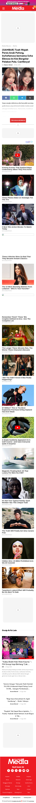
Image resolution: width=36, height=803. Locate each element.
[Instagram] (12, 770)
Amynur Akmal (8, 65)
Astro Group (31, 801)
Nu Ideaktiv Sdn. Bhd (16, 801)
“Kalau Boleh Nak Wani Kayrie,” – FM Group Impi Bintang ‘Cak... (17, 662)
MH (3, 667)
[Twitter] (16, 770)
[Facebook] (8, 770)
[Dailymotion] (27, 770)
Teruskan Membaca (18, 120)
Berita (15, 46)
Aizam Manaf (14, 691)
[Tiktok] (20, 770)
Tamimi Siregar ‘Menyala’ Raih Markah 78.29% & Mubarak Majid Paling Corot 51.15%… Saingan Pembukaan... (18, 686)
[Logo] (18, 8)
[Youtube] (23, 770)
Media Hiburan (6, 46)
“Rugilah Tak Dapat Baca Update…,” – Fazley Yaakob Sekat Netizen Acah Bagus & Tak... (18, 713)
